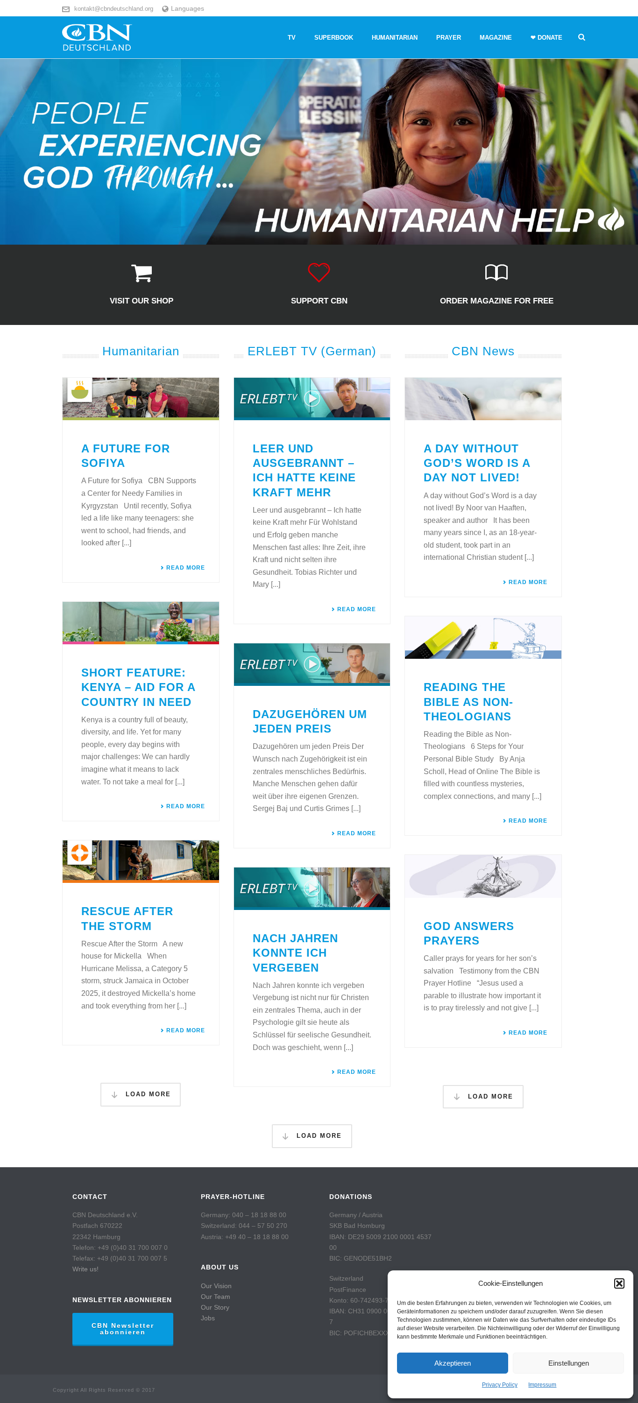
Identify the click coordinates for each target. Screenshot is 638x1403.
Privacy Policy (499, 1385)
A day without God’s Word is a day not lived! (477, 463)
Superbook (333, 37)
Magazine (496, 37)
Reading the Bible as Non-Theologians (468, 701)
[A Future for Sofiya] (141, 399)
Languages (187, 8)
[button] (619, 1283)
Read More (185, 568)
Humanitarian (395, 37)
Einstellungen (568, 1363)
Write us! (85, 1269)
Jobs (208, 1318)
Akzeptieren (452, 1363)
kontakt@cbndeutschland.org (113, 8)
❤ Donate (546, 37)
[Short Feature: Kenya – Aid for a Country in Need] (141, 623)
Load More (147, 1094)
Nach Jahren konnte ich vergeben (295, 952)
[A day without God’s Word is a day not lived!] (483, 399)
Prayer (448, 37)
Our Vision (216, 1286)
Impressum (542, 1385)
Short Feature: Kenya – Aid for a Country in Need (138, 687)
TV (292, 37)
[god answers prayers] (483, 876)
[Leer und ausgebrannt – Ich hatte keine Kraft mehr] (312, 399)
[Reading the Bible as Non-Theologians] (483, 637)
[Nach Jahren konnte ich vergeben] (312, 888)
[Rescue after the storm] (141, 861)
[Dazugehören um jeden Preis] (312, 664)
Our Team (215, 1296)
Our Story (215, 1307)
